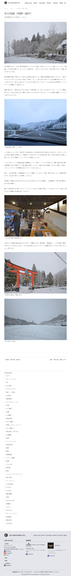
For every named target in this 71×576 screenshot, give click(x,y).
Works (49, 3)
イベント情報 (10, 458)
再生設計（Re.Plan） (12, 431)
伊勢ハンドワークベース (13, 425)
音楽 (7, 438)
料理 (7, 405)
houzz (7, 555)
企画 (7, 412)
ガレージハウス (11, 379)
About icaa (28, 3)
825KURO (9, 523)
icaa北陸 (8, 385)
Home (6, 8)
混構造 (8, 504)
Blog (61, 3)
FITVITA (8, 487)
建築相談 (9, 399)
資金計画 (9, 418)
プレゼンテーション (12, 402)
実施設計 (9, 517)
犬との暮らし (10, 428)
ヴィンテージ (10, 481)
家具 (7, 497)
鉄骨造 (8, 467)
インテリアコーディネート (14, 474)
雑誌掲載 (9, 494)
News (35, 3)
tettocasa (9, 510)
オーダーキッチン (11, 513)
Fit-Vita (57, 545)
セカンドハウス (11, 389)
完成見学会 (9, 445)
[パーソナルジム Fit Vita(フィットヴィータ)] (51, 546)
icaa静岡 (8, 435)
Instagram (9, 553)
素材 (7, 471)
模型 (7, 451)
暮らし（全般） (11, 392)
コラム (8, 507)
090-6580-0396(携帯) (10, 547)
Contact (55, 3)
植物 (7, 448)
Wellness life (10, 500)
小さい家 (9, 464)
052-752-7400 (8, 545)
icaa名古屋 (9, 484)
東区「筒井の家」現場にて (13, 359)
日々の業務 (9, 422)
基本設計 (9, 520)
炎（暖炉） (9, 408)
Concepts (42, 3)
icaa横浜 (8, 415)
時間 (7, 461)
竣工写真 (9, 477)
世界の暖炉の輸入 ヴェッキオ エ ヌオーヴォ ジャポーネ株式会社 (35, 550)
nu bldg (8, 490)
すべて (8, 376)
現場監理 (9, 454)
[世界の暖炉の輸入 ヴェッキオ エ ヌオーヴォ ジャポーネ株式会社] (35, 545)
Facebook (8, 551)
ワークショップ (11, 441)
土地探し (9, 395)
